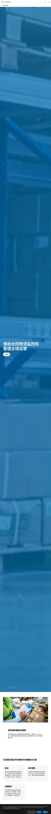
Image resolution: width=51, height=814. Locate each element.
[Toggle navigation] (49, 2)
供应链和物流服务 (5, 5)
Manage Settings (31, 812)
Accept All (39, 812)
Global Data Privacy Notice (10, 807)
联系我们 (7, 354)
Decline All (45, 812)
